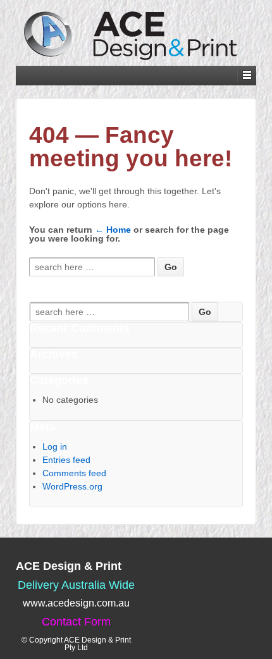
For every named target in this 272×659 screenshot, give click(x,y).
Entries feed (66, 460)
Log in (54, 446)
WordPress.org (72, 486)
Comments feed (74, 473)
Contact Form (76, 621)
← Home (113, 230)
